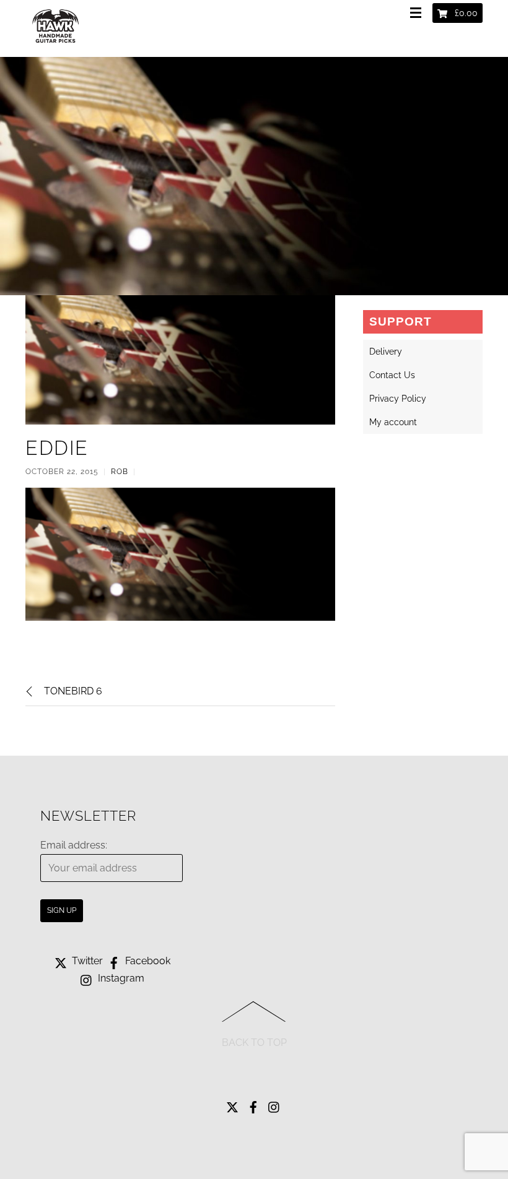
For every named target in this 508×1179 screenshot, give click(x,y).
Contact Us (392, 375)
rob (119, 471)
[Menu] (418, 13)
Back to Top (254, 1042)
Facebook (146, 961)
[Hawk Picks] (56, 45)
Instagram (119, 978)
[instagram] (274, 1104)
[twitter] (232, 1104)
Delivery (385, 351)
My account (393, 422)
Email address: (73, 845)
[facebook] (253, 1104)
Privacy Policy (397, 399)
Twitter (86, 961)
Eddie (57, 447)
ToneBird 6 (73, 691)
